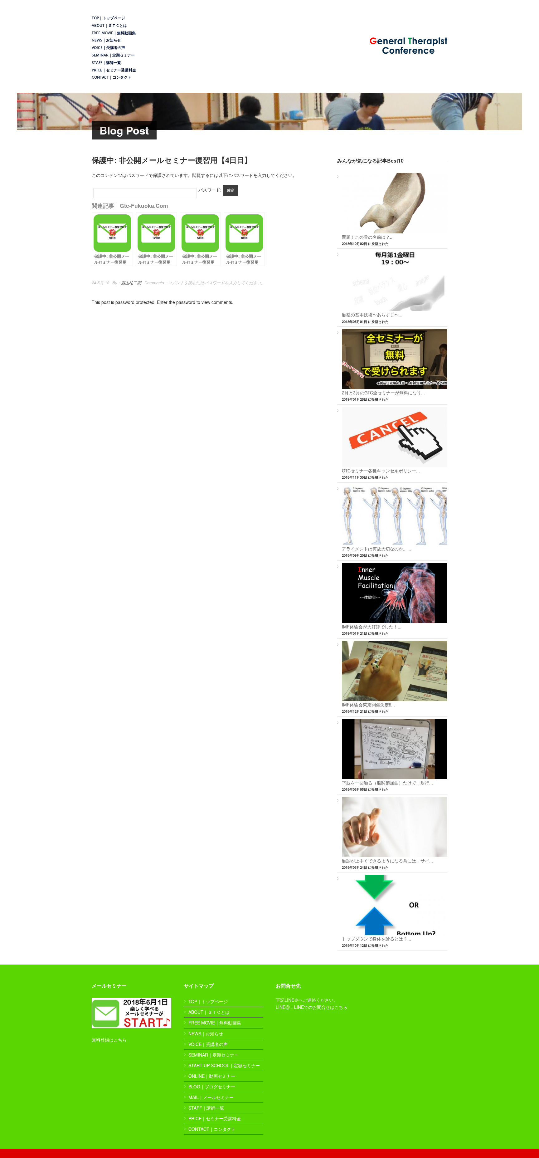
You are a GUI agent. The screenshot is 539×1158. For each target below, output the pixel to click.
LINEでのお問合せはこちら (320, 1007)
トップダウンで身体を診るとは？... (376, 939)
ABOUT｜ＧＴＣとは (109, 25)
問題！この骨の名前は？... (368, 237)
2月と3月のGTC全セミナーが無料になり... (383, 392)
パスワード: (210, 190)
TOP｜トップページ (108, 18)
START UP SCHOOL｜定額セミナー (224, 1065)
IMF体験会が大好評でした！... (371, 626)
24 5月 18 (100, 283)
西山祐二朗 (131, 283)
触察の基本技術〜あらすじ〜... (372, 314)
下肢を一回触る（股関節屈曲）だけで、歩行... (387, 782)
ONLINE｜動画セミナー (211, 1076)
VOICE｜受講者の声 (108, 47)
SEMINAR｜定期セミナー (113, 55)
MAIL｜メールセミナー (211, 1097)
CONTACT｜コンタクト (111, 77)
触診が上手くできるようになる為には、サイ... (387, 861)
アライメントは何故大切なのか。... (376, 548)
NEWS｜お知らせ (106, 40)
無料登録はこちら (109, 1040)
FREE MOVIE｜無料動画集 (114, 33)
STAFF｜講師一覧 (106, 62)
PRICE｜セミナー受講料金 (114, 70)
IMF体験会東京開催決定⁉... (368, 704)
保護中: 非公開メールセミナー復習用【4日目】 (172, 159)
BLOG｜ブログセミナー (211, 1086)
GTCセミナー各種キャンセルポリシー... (381, 470)
